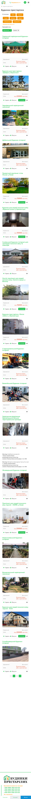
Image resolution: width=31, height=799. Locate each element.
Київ (13, 14)
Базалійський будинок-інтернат (14, 383)
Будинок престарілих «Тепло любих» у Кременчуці (13, 315)
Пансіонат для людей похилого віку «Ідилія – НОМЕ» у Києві (14, 504)
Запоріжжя (7, 21)
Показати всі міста (8, 24)
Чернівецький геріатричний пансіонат (13, 106)
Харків (20, 14)
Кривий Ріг (17, 21)
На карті (15, 797)
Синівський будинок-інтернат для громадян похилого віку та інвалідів (15, 243)
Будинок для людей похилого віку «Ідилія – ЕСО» (15, 607)
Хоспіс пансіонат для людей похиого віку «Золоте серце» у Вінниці (13, 279)
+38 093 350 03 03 (12, 792)
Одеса (20, 18)
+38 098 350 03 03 (12, 787)
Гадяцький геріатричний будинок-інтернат (15, 37)
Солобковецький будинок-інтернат (12, 642)
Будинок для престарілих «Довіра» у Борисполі (12, 71)
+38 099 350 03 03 (12, 790)
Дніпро (13, 18)
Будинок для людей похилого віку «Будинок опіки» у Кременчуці (15, 208)
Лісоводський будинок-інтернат (14, 470)
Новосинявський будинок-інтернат (12, 538)
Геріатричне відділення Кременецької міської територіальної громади (11, 417)
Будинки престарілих (8, 6)
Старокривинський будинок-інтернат (13, 349)
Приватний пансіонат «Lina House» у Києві (12, 174)
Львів (5, 18)
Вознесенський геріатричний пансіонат (13, 573)
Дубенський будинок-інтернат (14, 140)
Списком (5, 797)
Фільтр (26, 797)
